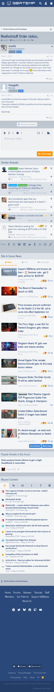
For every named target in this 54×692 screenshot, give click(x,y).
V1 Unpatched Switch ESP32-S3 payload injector (27, 519)
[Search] (40, 3)
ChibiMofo (9, 516)
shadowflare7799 (12, 536)
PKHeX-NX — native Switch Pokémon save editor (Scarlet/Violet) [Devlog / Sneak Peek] (27, 506)
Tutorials (38, 592)
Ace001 (6, 40)
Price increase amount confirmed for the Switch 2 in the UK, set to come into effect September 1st (34, 308)
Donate (23, 666)
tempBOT (34, 405)
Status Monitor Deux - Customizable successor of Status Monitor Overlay (24, 171)
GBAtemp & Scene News (25, 234)
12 (51, 297)
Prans (36, 296)
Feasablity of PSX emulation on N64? (22, 554)
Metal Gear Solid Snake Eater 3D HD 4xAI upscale (27, 525)
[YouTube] (30, 688)
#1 (52, 56)
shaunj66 (21, 282)
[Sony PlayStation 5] (2, 500)
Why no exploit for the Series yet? (21, 513)
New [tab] (10, 262)
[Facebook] (6, 688)
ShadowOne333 (24, 424)
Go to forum (35, 446)
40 (51, 441)
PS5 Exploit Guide (13, 499)
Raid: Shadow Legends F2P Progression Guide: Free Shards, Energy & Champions (34, 397)
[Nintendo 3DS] (2, 527)
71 (51, 371)
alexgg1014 (10, 496)
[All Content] (4, 485)
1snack (19, 218)
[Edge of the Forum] (31, 485)
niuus (8, 571)
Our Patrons (23, 596)
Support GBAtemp (40, 596)
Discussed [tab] (45, 262)
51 (51, 281)
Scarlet (20, 318)
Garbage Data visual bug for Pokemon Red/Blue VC (25, 186)
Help (25, 677)
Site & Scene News (11, 256)
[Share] (48, 56)
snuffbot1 (9, 522)
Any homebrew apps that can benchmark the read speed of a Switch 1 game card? (27, 201)
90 (51, 423)
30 (51, 353)
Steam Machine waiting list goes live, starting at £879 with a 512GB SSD (27, 229)
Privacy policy (15, 677)
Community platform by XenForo (27, 683)
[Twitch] (18, 688)
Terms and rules (40, 673)
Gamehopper (11, 551)
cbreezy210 (10, 510)
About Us (27, 601)
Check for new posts (28, 124)
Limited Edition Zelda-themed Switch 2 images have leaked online (32, 414)
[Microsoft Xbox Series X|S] (2, 515)
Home (8, 592)
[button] (3, 3)
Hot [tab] (26, 262)
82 (51, 317)
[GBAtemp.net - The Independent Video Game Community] (21, 3)
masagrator (12, 177)
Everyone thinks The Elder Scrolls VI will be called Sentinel (34, 379)
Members (9, 596)
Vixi (7, 556)
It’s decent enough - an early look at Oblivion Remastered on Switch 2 (34, 433)
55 (51, 386)
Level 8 (19, 52)
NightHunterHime (12, 542)
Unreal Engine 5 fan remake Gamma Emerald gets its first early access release (35, 363)
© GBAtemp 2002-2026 (42, 688)
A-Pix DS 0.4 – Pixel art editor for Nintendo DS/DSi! (28, 560)
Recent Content (9, 479)
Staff (47, 592)
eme (7, 528)
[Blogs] (49, 485)
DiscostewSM (13, 207)
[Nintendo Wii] (2, 568)
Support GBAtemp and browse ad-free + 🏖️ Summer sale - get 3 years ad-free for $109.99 (35, 272)
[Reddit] (12, 688)
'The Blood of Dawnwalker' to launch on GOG (32, 289)
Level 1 (20, 91)
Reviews (27, 592)
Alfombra (9, 562)
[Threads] (13, 485)
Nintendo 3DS (24, 190)
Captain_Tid (12, 190)
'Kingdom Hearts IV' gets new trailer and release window (32, 345)
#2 (52, 95)
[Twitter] (24, 688)
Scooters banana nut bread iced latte (25, 215)
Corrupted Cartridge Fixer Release (21, 540)
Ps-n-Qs (8, 501)
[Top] (38, 677)
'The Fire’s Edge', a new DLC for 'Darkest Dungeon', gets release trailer (33, 327)
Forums (17, 592)
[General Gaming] (2, 548)
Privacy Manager (24, 673)
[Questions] (40, 485)
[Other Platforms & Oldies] (2, 534)
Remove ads (36, 666)
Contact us (12, 673)
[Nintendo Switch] (2, 493)
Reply (50, 79)
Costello (34, 386)
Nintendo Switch (25, 177)
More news (47, 446)
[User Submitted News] (22, 485)
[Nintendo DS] (2, 561)
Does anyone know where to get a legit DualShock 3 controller (21, 461)
